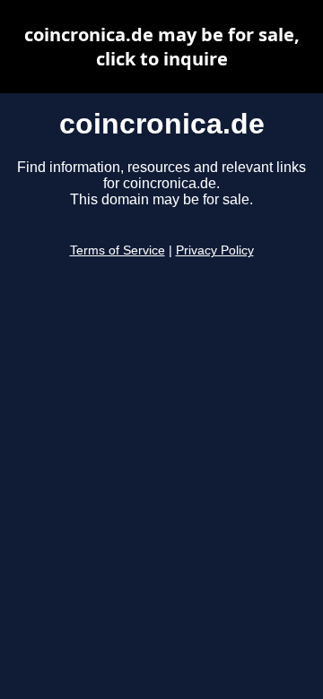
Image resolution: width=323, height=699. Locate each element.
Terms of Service (117, 250)
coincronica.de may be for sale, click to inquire (162, 46)
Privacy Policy (215, 250)
